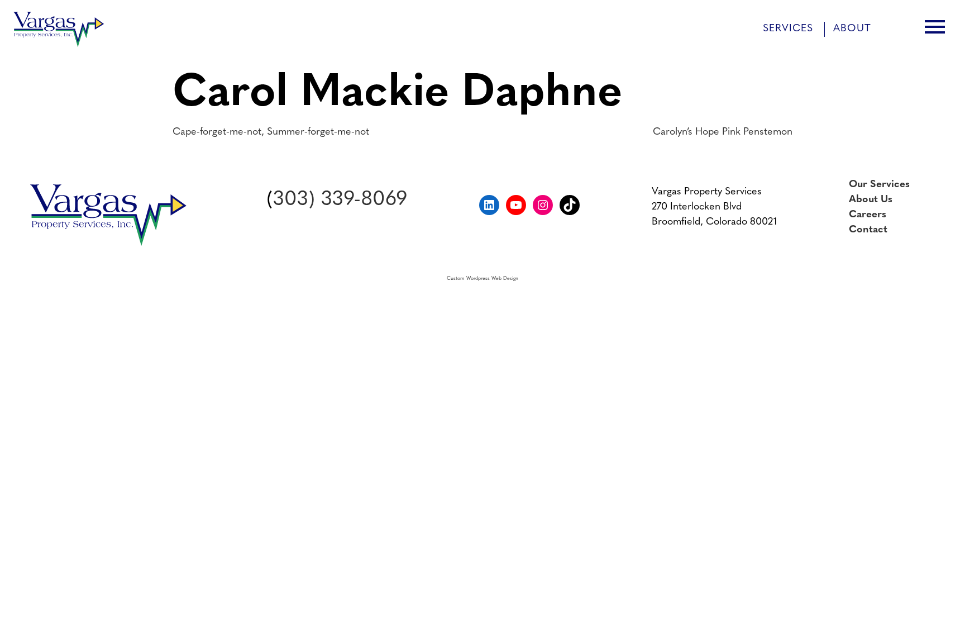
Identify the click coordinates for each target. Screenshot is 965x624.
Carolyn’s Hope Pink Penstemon (722, 132)
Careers (867, 215)
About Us (870, 200)
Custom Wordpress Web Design (482, 278)
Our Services (879, 185)
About (852, 29)
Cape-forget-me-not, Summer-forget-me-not (271, 132)
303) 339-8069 (340, 200)
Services (788, 29)
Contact (868, 230)
